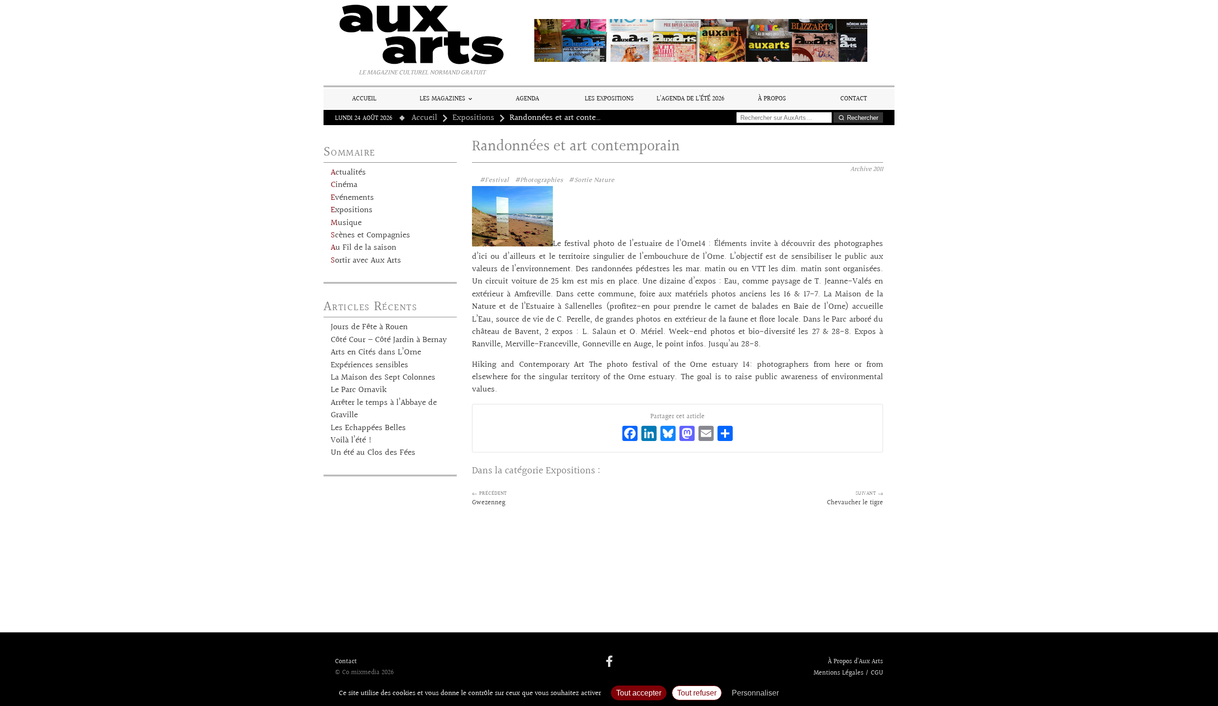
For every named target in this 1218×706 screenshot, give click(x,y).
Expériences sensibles (369, 365)
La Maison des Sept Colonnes (383, 377)
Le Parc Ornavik (359, 390)
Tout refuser (697, 693)
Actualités (348, 173)
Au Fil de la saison (363, 248)
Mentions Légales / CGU (848, 673)
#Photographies (539, 180)
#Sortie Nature (591, 180)
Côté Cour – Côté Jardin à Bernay (389, 340)
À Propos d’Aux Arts (855, 662)
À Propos (772, 98)
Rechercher (862, 117)
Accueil (364, 98)
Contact (853, 98)
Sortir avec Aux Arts (366, 261)
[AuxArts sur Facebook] (609, 662)
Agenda (527, 98)
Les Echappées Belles (368, 428)
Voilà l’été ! (351, 440)
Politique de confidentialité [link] (835, 693)
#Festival (494, 180)
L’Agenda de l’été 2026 (691, 98)
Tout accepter (638, 693)
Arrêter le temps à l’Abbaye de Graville (384, 409)
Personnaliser (755, 693)
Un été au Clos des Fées (373, 453)
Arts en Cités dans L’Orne (376, 352)
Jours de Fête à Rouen (369, 327)
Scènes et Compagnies (370, 235)
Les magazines (442, 98)
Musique (346, 223)
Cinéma (344, 185)
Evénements (352, 198)
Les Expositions (609, 98)
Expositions (473, 118)
